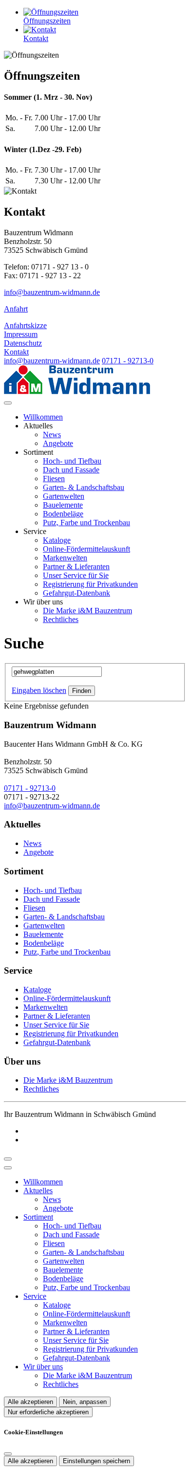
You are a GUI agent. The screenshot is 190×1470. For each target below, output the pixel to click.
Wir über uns (43, 1366)
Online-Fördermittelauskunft (86, 549)
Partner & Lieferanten (76, 566)
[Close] (8, 1167)
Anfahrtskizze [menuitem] (25, 325)
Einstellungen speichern (96, 1461)
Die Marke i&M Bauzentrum (87, 610)
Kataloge (57, 540)
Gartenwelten (63, 496)
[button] (8, 402)
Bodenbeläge (63, 514)
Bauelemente (63, 505)
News (52, 434)
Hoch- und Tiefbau (72, 461)
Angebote (58, 443)
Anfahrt (16, 309)
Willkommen (43, 417)
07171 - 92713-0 (127, 360)
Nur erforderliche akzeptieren (48, 1412)
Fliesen (54, 478)
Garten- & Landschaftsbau (83, 487)
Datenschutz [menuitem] (23, 343)
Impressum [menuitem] (21, 334)
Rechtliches (60, 619)
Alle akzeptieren (30, 1401)
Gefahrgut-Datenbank (76, 593)
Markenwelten (65, 558)
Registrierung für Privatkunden (90, 584)
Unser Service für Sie (76, 575)
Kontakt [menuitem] (16, 352)
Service (34, 1296)
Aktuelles (38, 1190)
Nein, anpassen (85, 1401)
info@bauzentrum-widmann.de (52, 292)
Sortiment (38, 1217)
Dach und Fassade (71, 470)
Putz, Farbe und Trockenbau (86, 522)
